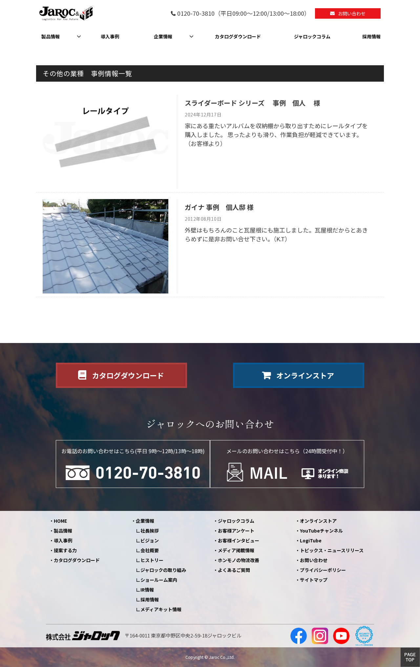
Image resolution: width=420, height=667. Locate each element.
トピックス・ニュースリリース (332, 550)
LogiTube (311, 540)
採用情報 (371, 36)
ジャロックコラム (312, 36)
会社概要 (149, 550)
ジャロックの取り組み (163, 570)
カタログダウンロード (238, 36)
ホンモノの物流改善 (238, 560)
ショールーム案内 (158, 579)
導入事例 (110, 36)
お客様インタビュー (238, 540)
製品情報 (50, 36)
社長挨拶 (149, 530)
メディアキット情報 (160, 609)
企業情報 (163, 36)
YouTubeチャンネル (321, 530)
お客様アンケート (236, 530)
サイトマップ (313, 579)
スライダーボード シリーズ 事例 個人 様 (252, 103)
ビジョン (149, 540)
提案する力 (65, 550)
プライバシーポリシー (323, 570)
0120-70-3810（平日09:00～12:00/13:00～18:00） (243, 13)
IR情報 (147, 589)
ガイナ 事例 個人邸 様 (219, 207)
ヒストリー (151, 560)
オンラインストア (305, 375)
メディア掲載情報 (236, 550)
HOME (60, 520)
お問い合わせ (352, 13)
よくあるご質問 (234, 570)
